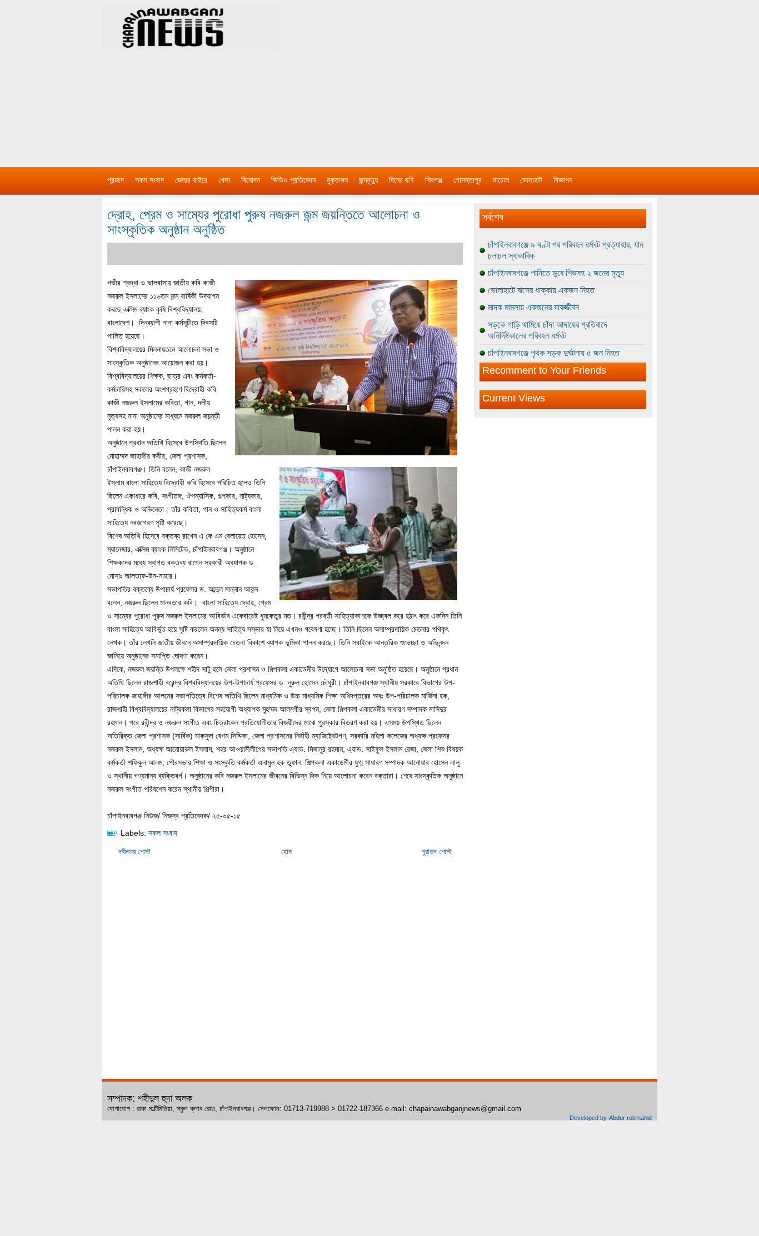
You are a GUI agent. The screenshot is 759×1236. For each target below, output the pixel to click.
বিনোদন (250, 179)
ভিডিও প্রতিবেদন (293, 179)
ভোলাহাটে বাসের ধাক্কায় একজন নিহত (541, 290)
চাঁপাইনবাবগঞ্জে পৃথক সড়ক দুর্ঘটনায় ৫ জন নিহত (554, 353)
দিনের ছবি (401, 179)
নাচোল (501, 179)
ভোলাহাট (531, 179)
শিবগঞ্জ (433, 179)
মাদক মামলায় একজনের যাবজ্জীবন (533, 307)
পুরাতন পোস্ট (437, 851)
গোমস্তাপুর (467, 179)
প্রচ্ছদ (115, 179)
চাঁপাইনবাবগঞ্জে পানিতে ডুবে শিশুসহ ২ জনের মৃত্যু (556, 273)
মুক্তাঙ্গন (337, 179)
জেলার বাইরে (191, 179)
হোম (286, 851)
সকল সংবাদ (149, 179)
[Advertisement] (496, 77)
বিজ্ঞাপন (562, 179)
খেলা (224, 179)
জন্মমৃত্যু (368, 179)
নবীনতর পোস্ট (134, 851)
